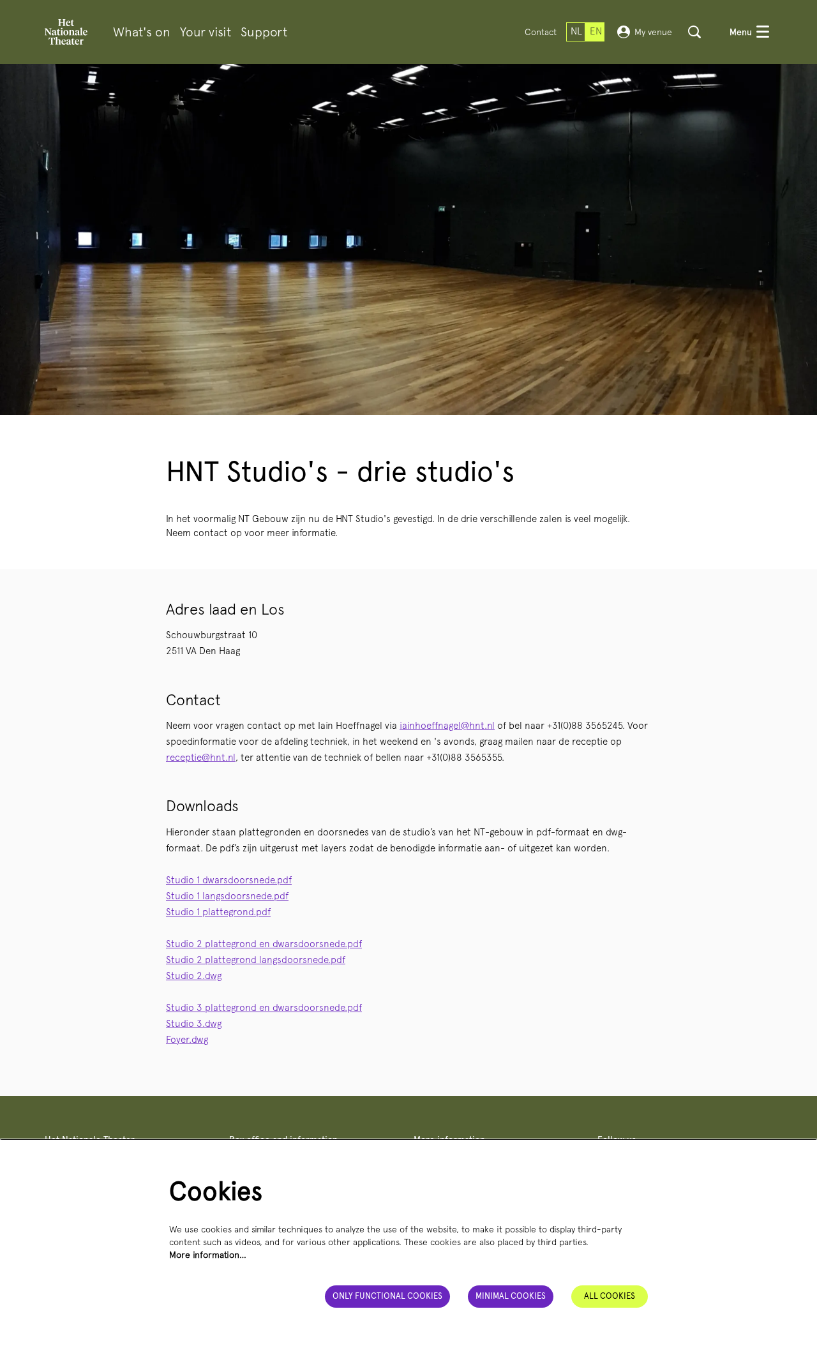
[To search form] (694, 31)
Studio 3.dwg (193, 1023)
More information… (207, 1255)
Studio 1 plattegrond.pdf (218, 912)
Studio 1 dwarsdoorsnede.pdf (229, 880)
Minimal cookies (511, 1296)
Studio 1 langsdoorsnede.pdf (227, 896)
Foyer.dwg (187, 1039)
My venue (653, 32)
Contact (541, 32)
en (596, 31)
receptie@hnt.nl (201, 757)
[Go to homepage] (66, 32)
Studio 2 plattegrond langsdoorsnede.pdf (255, 960)
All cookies (609, 1296)
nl (576, 31)
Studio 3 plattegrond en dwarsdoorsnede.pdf (264, 1007)
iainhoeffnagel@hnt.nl (447, 725)
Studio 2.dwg (193, 976)
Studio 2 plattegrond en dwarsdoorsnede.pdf (264, 944)
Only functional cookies (387, 1296)
